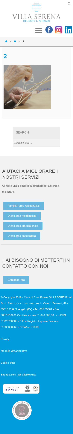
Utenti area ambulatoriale (23, 225)
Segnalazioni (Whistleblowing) (18, 374)
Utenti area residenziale (22, 215)
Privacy (5, 338)
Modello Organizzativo (14, 350)
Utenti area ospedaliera (22, 235)
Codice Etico (8, 362)
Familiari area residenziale (23, 205)
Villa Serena (36, 12)
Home (6, 41)
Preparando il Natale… (15, 41)
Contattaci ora (16, 279)
